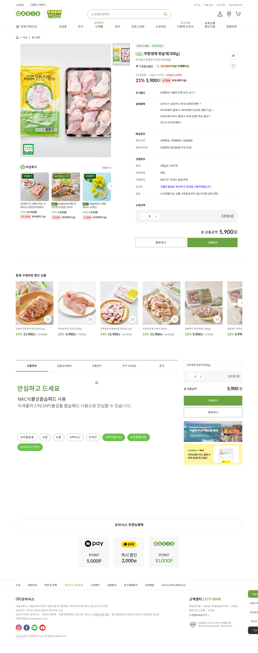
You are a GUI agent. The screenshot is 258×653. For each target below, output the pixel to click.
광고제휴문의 (130, 585)
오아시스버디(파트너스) (174, 585)
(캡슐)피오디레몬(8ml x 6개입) (94, 205)
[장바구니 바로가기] (238, 14)
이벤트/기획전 (37, 4)
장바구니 (160, 242)
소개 (18, 585)
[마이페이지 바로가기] (220, 14)
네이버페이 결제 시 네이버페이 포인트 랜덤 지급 (185, 110)
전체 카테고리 (29, 26)
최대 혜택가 (172, 80)
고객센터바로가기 (198, 615)
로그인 (197, 5)
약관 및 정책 (50, 585)
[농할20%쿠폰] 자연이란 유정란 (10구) (64, 205)
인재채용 (149, 585)
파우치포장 (157, 45)
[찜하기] (233, 66)
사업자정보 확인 (101, 614)
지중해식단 (140, 437)
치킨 (94, 437)
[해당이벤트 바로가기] (94, 538)
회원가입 (208, 5)
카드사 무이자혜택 (170, 122)
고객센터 (20, 5)
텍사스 (76, 437)
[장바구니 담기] (48, 319)
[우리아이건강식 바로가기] (55, 13)
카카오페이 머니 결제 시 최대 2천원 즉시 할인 (184, 116)
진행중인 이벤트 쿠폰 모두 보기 (176, 92)
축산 (25, 37)
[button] (111, 186)
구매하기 (212, 242)
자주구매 (221, 5)
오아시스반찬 (31, 447)
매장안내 (32, 585)
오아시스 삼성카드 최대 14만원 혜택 (179, 104)
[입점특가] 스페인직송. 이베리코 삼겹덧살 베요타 (33, 205)
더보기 (106, 167)
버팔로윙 (28, 437)
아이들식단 (115, 437)
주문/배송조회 (235, 5)
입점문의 (111, 585)
